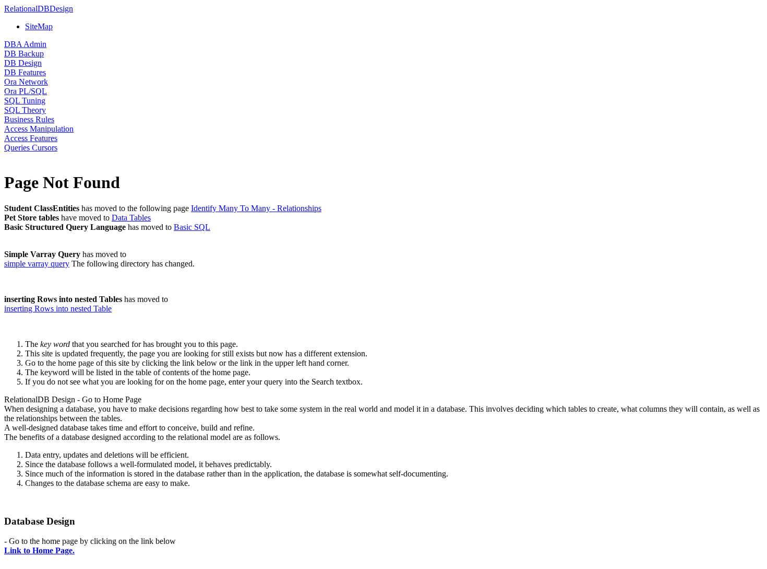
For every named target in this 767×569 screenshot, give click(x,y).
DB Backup (24, 53)
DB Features (25, 72)
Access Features (30, 138)
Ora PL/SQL (25, 91)
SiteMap (39, 26)
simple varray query (36, 263)
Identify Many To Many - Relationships (256, 208)
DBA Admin (25, 44)
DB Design (23, 63)
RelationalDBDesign (38, 8)
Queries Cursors (30, 147)
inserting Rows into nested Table (58, 308)
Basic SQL (192, 227)
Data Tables (131, 217)
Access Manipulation (39, 128)
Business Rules (29, 119)
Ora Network (26, 81)
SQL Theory (25, 110)
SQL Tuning (24, 100)
